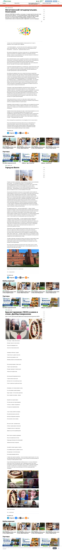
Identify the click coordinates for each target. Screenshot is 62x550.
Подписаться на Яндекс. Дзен (42, 1)
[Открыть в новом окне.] (10, 133)
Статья (4, 3)
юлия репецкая (11, 512)
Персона (55, 1)
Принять (54, 548)
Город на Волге (16, 3)
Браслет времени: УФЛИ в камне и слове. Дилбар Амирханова (34, 3)
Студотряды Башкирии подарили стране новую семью (31, 5)
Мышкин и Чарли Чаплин (47, 3)
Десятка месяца (48, 1)
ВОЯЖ (6, 7)
